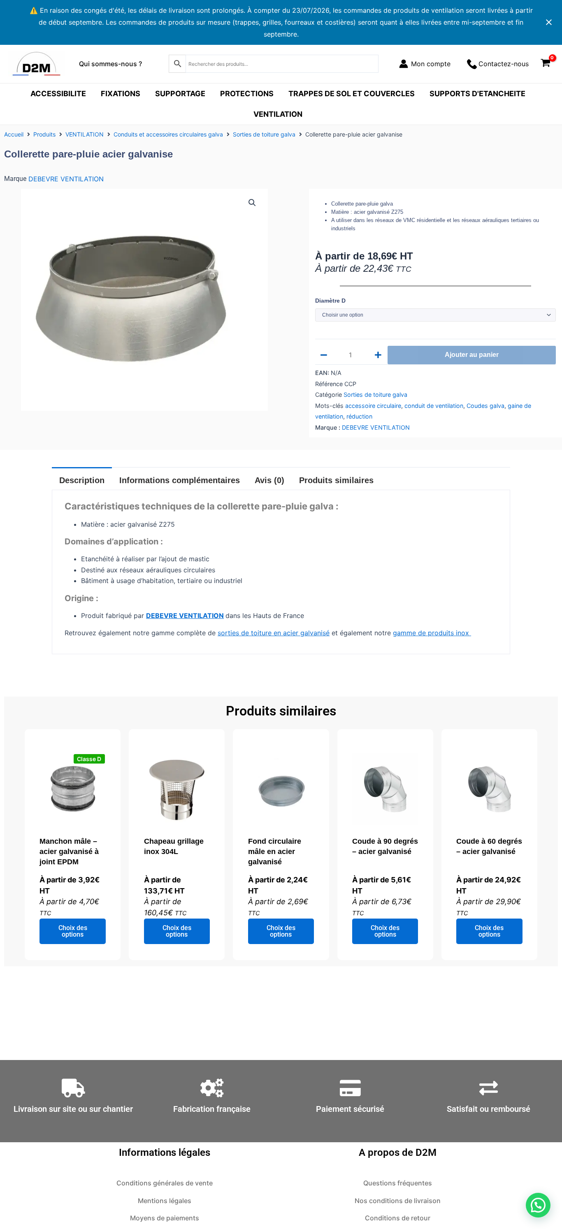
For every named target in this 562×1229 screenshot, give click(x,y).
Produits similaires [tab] (336, 480)
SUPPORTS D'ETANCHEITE (477, 93)
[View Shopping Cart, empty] (545, 64)
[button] (252, 202)
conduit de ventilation (433, 405)
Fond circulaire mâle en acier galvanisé (274, 851)
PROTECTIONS (247, 93)
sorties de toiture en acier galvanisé (274, 633)
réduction (359, 416)
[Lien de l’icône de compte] (425, 63)
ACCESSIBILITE (58, 93)
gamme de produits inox (432, 633)
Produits (44, 134)
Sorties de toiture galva (264, 134)
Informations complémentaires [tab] (179, 480)
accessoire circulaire (373, 405)
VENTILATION (277, 114)
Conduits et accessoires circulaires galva (168, 134)
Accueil (13, 134)
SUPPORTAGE (180, 93)
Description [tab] (82, 480)
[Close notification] (549, 22)
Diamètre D (330, 300)
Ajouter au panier (472, 354)
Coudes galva (485, 405)
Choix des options (72, 931)
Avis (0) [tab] (269, 480)
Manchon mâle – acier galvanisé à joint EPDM (69, 851)
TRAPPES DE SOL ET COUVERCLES (351, 93)
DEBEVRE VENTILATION (66, 179)
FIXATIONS (120, 93)
